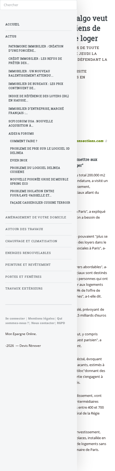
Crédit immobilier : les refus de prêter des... (35, 61)
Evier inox (19, 160)
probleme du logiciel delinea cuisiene (35, 170)
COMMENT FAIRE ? (23, 141)
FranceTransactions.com (82, 140)
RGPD (61, 323)
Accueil (12, 24)
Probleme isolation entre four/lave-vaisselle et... (32, 193)
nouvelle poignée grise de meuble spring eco (39, 181)
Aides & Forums (21, 133)
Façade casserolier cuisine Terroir (40, 202)
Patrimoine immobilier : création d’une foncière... (36, 48)
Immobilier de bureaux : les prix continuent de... (36, 86)
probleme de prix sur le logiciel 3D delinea (40, 151)
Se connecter (15, 318)
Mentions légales (41, 318)
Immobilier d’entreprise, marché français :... (36, 111)
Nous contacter (43, 323)
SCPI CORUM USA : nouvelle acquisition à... (31, 123)
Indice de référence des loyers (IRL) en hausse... (39, 98)
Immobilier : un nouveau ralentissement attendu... (31, 73)
